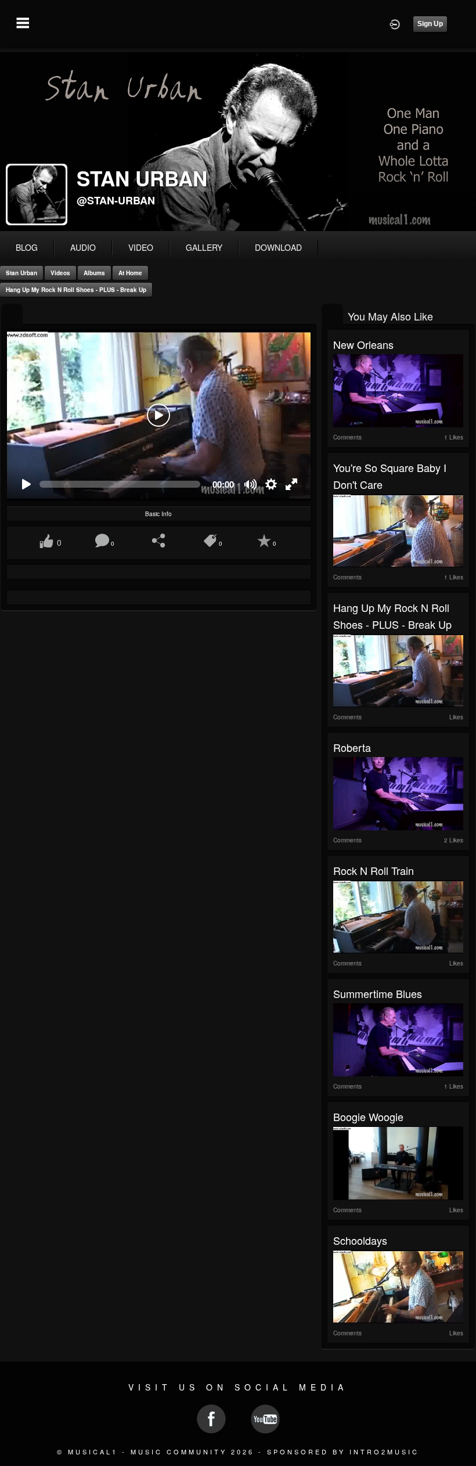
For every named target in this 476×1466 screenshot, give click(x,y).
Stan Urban (21, 273)
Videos (60, 273)
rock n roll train (373, 870)
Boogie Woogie (368, 1116)
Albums (94, 273)
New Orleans (363, 344)
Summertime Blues (377, 993)
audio (83, 247)
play (158, 415)
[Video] (12, 315)
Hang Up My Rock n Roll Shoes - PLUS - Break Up (76, 290)
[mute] (251, 484)
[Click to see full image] (238, 141)
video (140, 247)
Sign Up (430, 24)
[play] (26, 484)
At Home (130, 273)
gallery (204, 247)
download (278, 247)
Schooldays (360, 1240)
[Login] (395, 23)
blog (27, 247)
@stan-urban (116, 200)
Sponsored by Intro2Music (343, 1451)
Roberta (352, 747)
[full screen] (291, 484)
